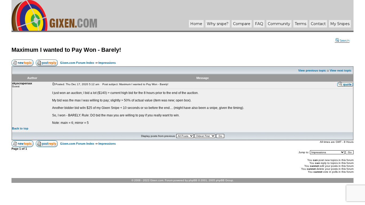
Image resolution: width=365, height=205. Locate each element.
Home (196, 23)
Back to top (20, 128)
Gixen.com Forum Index (77, 62)
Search (345, 40)
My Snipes (340, 23)
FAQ (259, 23)
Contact (318, 23)
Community (279, 23)
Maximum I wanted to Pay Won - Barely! (66, 49)
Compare (241, 23)
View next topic (340, 70)
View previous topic (312, 70)
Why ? (217, 23)
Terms (300, 23)
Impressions (107, 62)
